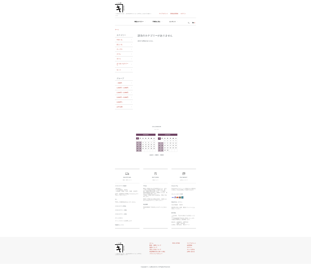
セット (119, 70)
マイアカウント (163, 13)
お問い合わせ (191, 251)
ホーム (117, 29)
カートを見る (191, 249)
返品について (153, 247)
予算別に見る (156, 21)
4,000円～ (120, 102)
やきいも (119, 40)
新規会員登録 (174, 13)
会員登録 (189, 245)
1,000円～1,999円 (122, 88)
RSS (173, 243)
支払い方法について (155, 249)
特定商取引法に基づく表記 (157, 251)
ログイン (183, 13)
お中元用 (119, 107)
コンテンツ (172, 21)
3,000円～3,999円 (122, 97)
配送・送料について (155, 245)
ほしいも (119, 44)
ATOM (178, 243)
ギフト (119, 59)
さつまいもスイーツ (122, 64)
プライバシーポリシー (156, 253)
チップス (119, 49)
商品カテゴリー (139, 21)
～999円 (119, 83)
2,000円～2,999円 (122, 92)
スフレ (119, 54)
